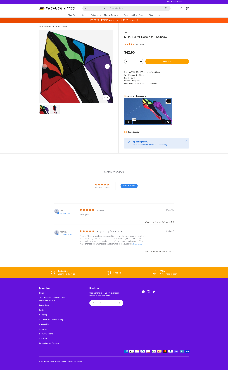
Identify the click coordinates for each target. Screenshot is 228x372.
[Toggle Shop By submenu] (77, 15)
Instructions (44, 305)
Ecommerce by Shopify (74, 361)
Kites (83, 15)
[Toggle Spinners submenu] (100, 15)
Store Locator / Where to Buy (51, 320)
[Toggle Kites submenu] (87, 15)
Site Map (43, 339)
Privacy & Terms (46, 334)
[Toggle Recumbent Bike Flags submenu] (145, 15)
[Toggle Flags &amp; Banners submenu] (120, 15)
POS (62, 361)
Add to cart (167, 61)
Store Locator (154, 15)
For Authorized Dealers (49, 343)
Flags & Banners (111, 15)
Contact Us (44, 324)
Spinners (94, 15)
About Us (43, 329)
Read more (137, 244)
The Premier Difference (176, 2)
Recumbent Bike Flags (133, 15)
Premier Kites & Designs (52, 361)
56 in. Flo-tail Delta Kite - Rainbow (56, 26)
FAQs (41, 310)
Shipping (43, 315)
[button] (187, 8)
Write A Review (129, 186)
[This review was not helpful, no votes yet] (171, 222)
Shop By (71, 15)
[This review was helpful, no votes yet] (167, 222)
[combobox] (126, 8)
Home (41, 26)
